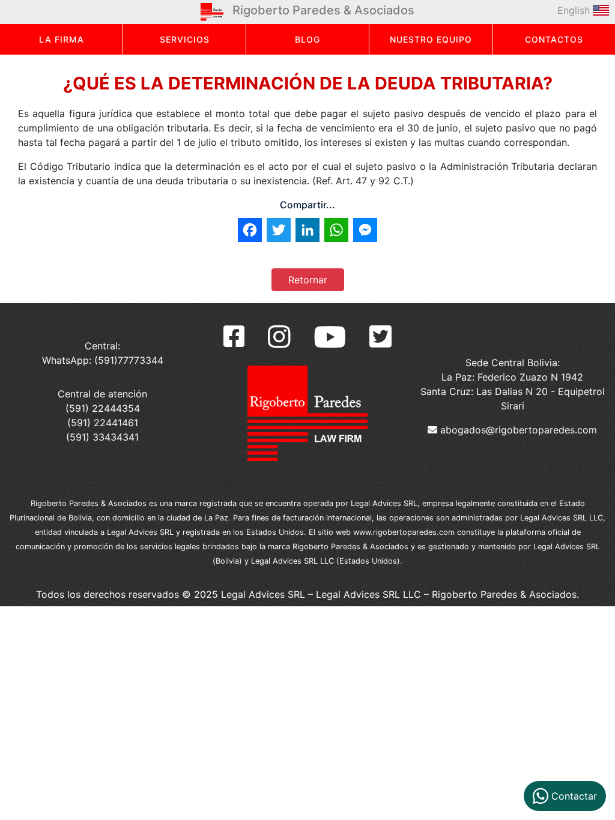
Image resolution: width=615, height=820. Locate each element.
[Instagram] (279, 337)
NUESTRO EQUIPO (431, 39)
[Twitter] (380, 336)
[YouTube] (330, 336)
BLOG (307, 39)
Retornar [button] (307, 280)
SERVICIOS (185, 39)
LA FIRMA (61, 39)
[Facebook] (233, 336)
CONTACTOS (554, 39)
